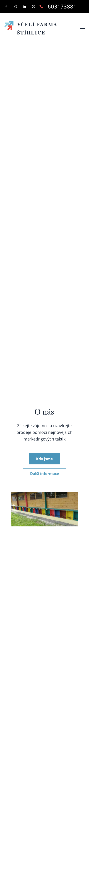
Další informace (44, 473)
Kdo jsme (44, 458)
